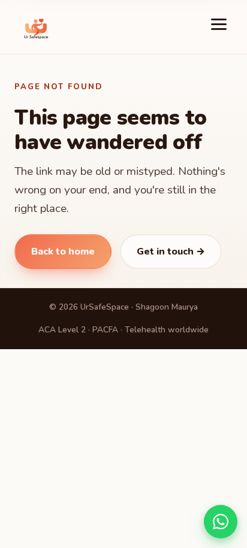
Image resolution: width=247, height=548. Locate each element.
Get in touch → (171, 251)
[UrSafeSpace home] (36, 27)
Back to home (63, 251)
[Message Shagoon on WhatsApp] (220, 521)
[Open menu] (219, 27)
